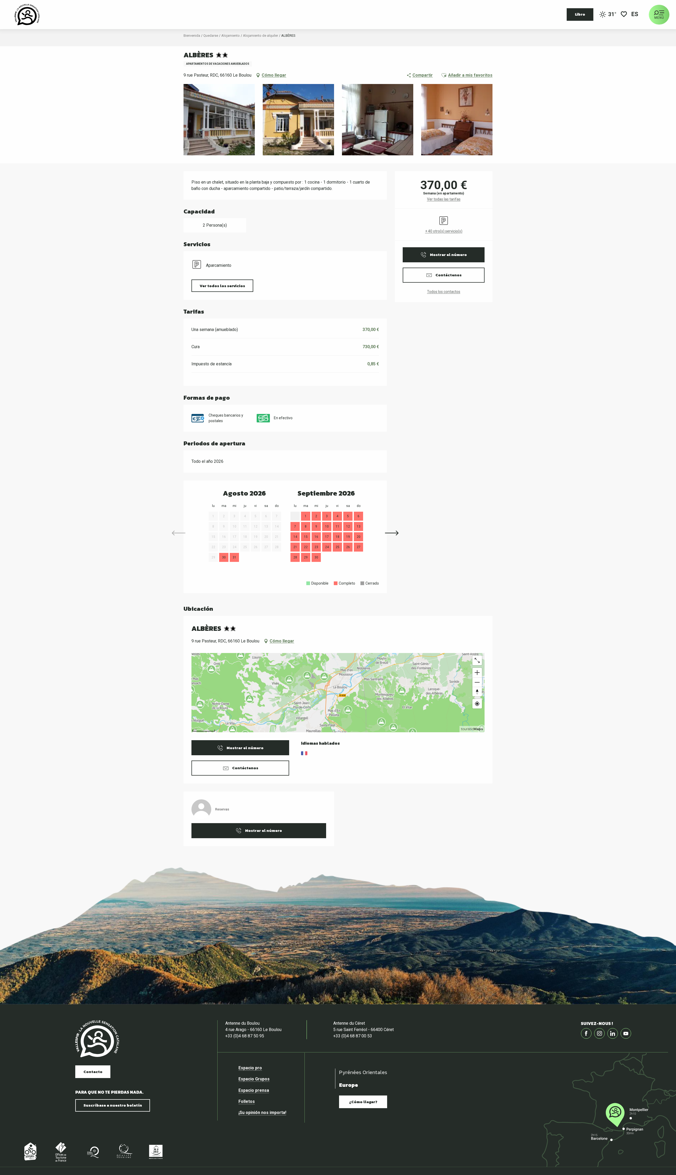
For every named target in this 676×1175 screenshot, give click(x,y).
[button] (635, 14)
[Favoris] (624, 14)
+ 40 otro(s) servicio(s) (443, 231)
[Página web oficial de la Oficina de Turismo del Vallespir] (27, 14)
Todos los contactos (443, 292)
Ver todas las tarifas (444, 199)
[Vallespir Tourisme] (97, 1038)
